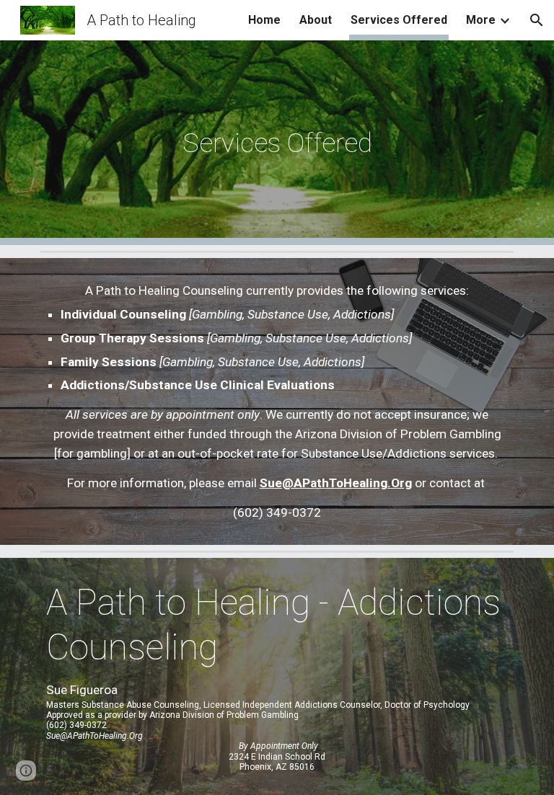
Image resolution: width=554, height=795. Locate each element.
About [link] (315, 20)
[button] (536, 20)
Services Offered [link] (399, 20)
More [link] (481, 20)
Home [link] (264, 20)
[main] (276, 142)
